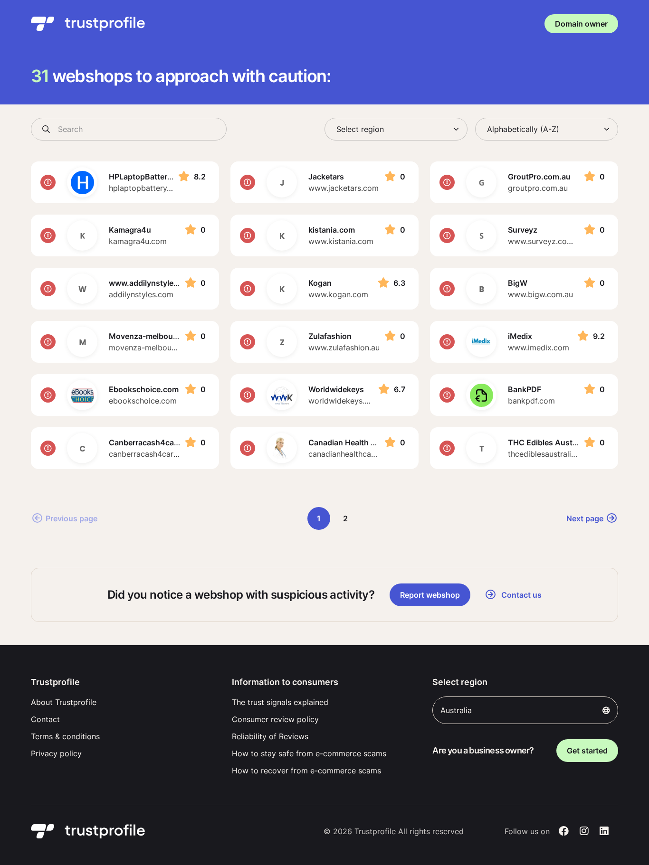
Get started (587, 750)
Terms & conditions (65, 736)
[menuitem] (124, 702)
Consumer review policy (275, 719)
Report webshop (430, 595)
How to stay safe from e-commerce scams (309, 753)
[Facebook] (563, 831)
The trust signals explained (280, 702)
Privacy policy (56, 753)
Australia (456, 710)
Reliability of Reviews (270, 736)
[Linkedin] (604, 831)
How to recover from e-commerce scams (306, 770)
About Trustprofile (63, 702)
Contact (45, 719)
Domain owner (581, 23)
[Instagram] (584, 831)
